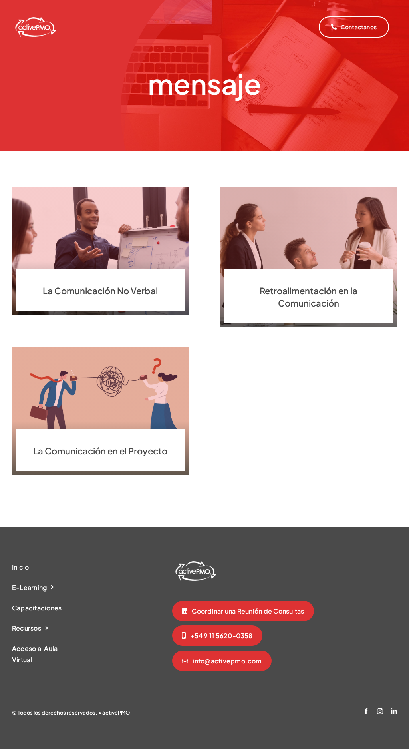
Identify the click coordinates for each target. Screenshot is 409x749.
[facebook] (366, 711)
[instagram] (380, 711)
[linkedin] (394, 711)
